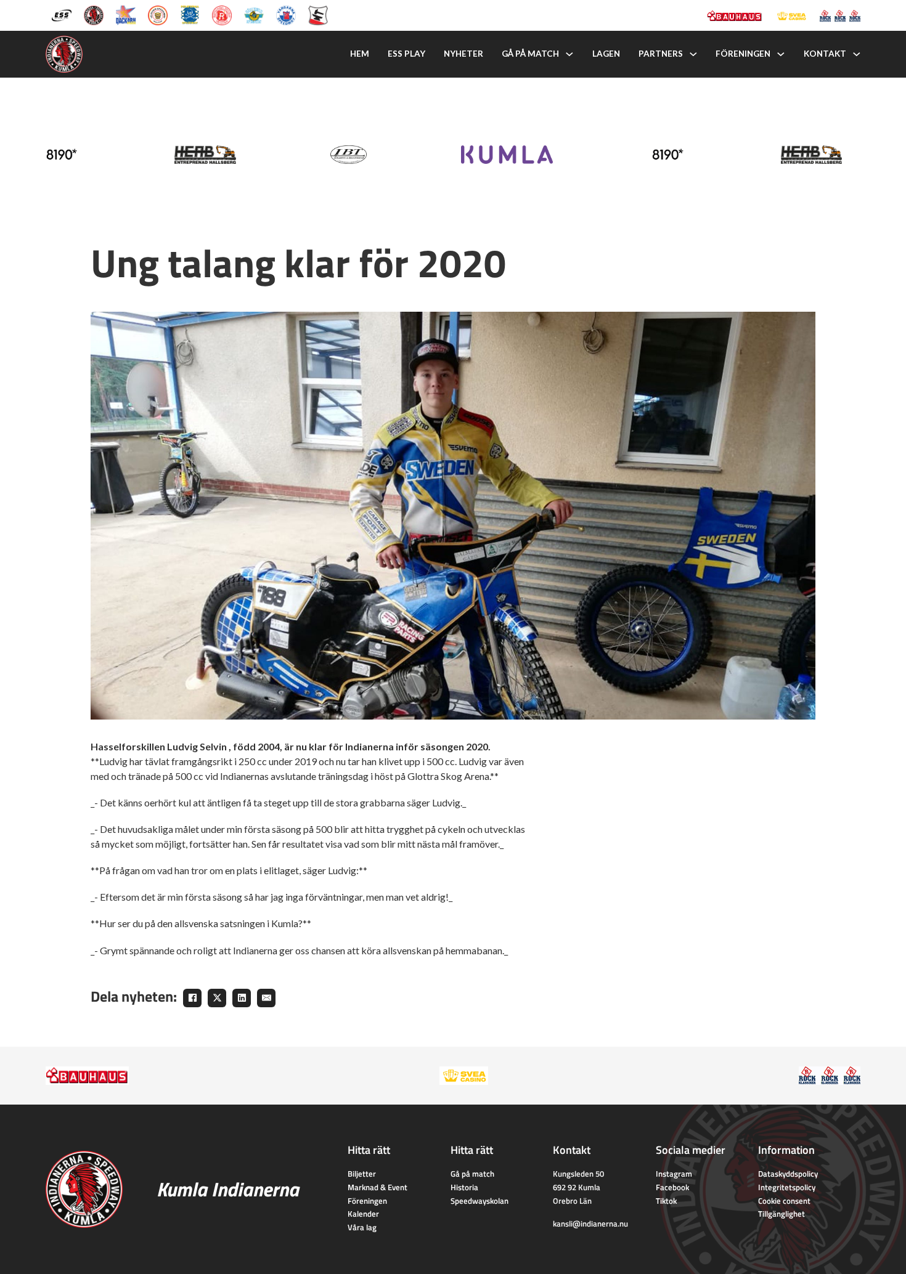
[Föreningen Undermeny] (781, 54)
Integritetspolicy (786, 1187)
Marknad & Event (377, 1187)
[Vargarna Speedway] (286, 14)
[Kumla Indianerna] (94, 14)
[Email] (266, 998)
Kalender (363, 1213)
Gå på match (530, 54)
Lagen (606, 54)
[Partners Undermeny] (693, 54)
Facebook (672, 1187)
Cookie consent (784, 1201)
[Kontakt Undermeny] (856, 54)
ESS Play (406, 54)
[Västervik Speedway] (254, 14)
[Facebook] (192, 998)
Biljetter (362, 1173)
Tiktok (666, 1201)
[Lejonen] (158, 14)
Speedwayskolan (479, 1201)
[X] (217, 998)
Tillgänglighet (781, 1213)
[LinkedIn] (241, 998)
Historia (464, 1187)
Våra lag (362, 1227)
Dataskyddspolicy (788, 1173)
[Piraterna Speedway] (190, 14)
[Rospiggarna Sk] (222, 14)
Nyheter (463, 54)
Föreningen (743, 54)
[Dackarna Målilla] (126, 14)
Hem (359, 54)
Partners (661, 54)
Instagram (674, 1173)
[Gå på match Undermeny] (569, 54)
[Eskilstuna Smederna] (318, 14)
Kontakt (825, 54)
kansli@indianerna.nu (590, 1223)
